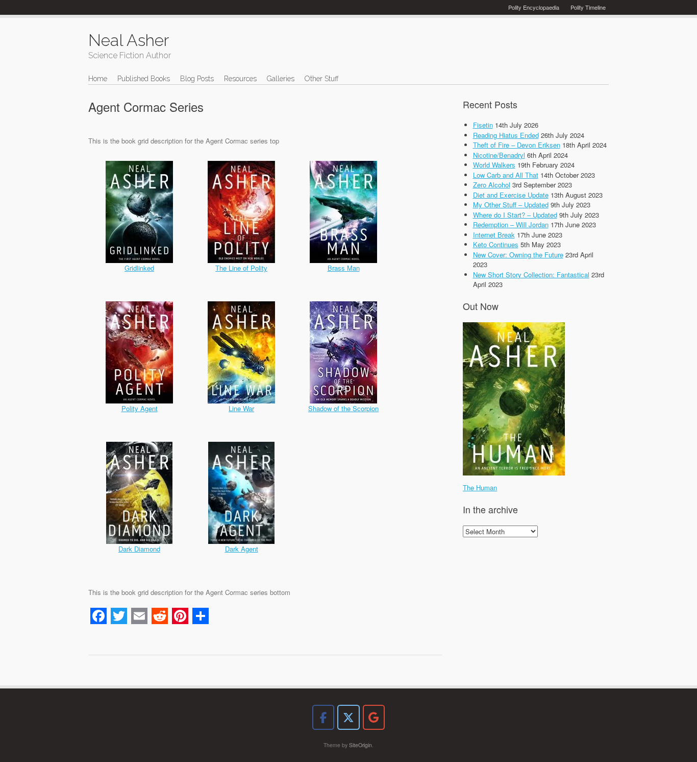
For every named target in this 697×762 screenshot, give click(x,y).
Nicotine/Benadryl (499, 155)
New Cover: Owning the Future (518, 254)
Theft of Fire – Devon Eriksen (516, 145)
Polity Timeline (588, 7)
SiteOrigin (360, 745)
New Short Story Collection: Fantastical (531, 274)
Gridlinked (139, 268)
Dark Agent (241, 549)
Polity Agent (139, 408)
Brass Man (344, 268)
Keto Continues (495, 244)
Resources (240, 79)
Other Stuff (322, 79)
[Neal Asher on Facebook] (323, 717)
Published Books (143, 79)
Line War (241, 408)
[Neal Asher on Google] (374, 717)
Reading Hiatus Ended (506, 135)
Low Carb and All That (505, 175)
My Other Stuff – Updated (511, 204)
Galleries (280, 79)
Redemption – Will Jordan (511, 224)
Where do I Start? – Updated (515, 215)
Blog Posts (197, 79)
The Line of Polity (241, 268)
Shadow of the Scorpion (343, 408)
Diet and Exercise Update (511, 195)
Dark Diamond (139, 549)
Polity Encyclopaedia (533, 7)
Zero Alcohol (491, 184)
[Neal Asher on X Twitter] (348, 717)
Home (97, 79)
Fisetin (483, 125)
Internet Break (494, 235)
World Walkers (494, 165)
